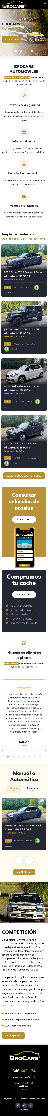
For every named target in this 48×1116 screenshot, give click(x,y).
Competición (11, 39)
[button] (16, 51)
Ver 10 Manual (24, 872)
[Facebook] (18, 1105)
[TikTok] (30, 1105)
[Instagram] (24, 1105)
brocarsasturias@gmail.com (25, 1077)
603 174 (24, 1070)
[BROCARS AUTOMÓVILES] (14, 4)
